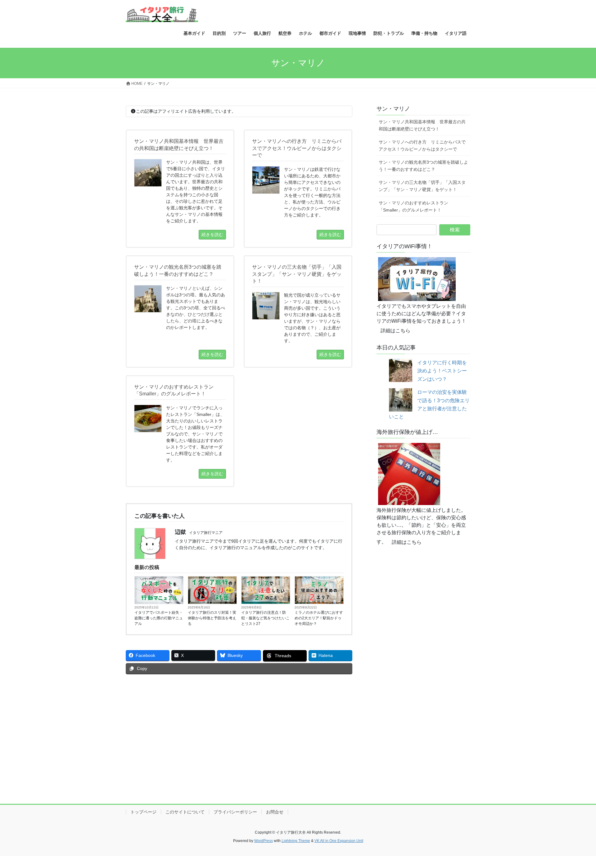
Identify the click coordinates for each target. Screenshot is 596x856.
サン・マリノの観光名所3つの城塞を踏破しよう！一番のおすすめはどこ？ (423, 166)
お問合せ (274, 811)
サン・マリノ (393, 109)
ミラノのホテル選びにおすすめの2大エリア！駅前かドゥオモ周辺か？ (319, 618)
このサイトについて (185, 811)
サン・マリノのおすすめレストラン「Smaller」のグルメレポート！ (413, 206)
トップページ (143, 811)
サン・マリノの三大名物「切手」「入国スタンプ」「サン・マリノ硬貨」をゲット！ (422, 186)
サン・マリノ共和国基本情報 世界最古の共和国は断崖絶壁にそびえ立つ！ (422, 125)
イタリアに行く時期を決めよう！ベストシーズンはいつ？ (442, 371)
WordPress (263, 841)
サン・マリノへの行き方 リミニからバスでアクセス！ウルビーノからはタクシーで (422, 145)
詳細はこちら (395, 330)
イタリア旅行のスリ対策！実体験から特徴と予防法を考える (212, 618)
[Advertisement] (239, 725)
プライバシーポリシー (235, 811)
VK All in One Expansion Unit (338, 841)
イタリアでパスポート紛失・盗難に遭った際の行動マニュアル (158, 618)
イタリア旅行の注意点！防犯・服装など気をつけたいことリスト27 (265, 618)
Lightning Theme (296, 841)
